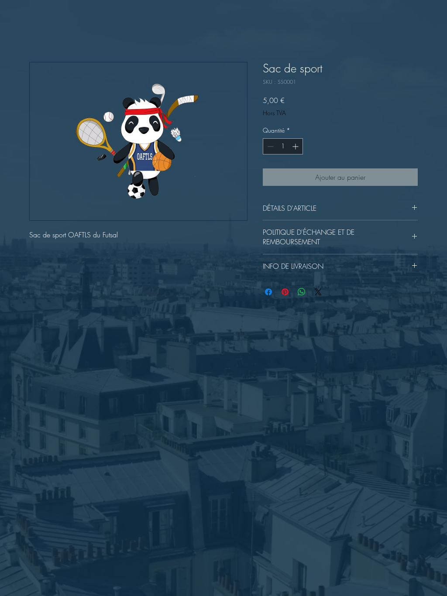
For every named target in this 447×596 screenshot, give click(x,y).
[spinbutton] (283, 146)
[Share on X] (318, 292)
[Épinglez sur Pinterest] (285, 292)
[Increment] (296, 146)
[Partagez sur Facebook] (268, 292)
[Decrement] (269, 146)
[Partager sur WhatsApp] (301, 292)
